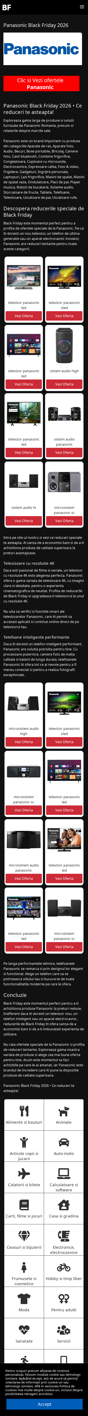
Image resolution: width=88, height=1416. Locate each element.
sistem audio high (64, 371)
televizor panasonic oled (64, 305)
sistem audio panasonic (64, 442)
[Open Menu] (82, 7)
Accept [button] (44, 1404)
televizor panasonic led (24, 305)
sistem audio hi (24, 507)
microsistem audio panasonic (24, 868)
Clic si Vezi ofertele (40, 83)
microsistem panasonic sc (64, 510)
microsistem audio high (24, 731)
